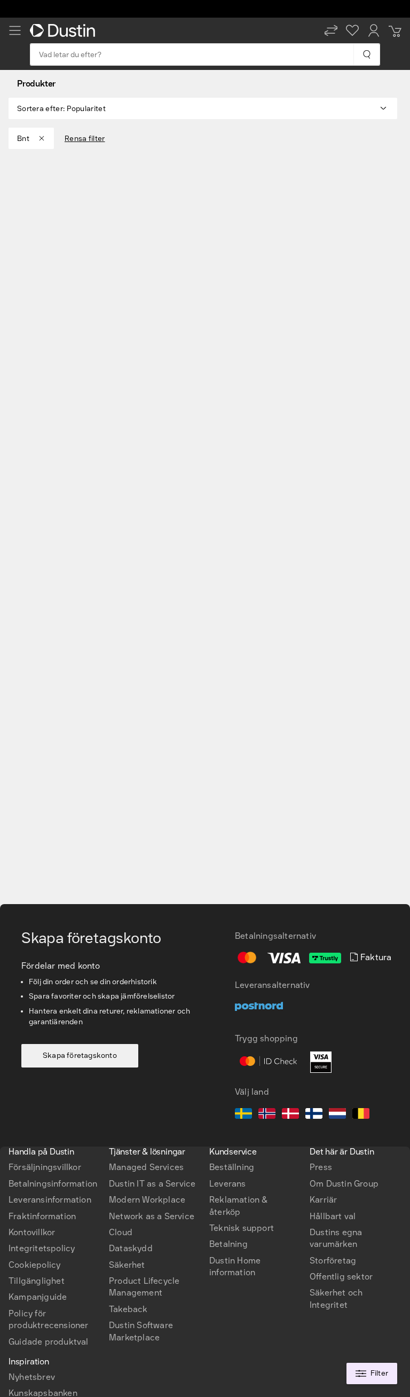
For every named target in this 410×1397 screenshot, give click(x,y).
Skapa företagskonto (80, 1055)
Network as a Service (151, 1216)
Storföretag (333, 1260)
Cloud (120, 1232)
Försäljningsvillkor (45, 1167)
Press (321, 1167)
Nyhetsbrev (32, 1377)
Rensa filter (85, 138)
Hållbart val (333, 1216)
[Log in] (373, 30)
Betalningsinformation (53, 1184)
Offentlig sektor (341, 1277)
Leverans (227, 1184)
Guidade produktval (49, 1342)
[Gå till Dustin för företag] (64, 30)
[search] (366, 54)
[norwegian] (266, 1115)
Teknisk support (241, 1228)
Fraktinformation (42, 1216)
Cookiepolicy (34, 1265)
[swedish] (243, 1115)
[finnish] (313, 1115)
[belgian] (360, 1115)
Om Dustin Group (344, 1184)
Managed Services (146, 1167)
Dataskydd (131, 1248)
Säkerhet (127, 1265)
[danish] (290, 1115)
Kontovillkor (32, 1232)
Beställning (231, 1167)
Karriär (323, 1200)
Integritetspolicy (42, 1248)
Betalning (228, 1244)
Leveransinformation (50, 1200)
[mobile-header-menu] (15, 30)
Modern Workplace (147, 1200)
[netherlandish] (337, 1115)
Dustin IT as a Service (152, 1184)
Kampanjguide (38, 1297)
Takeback (128, 1309)
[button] (331, 30)
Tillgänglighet (37, 1281)
